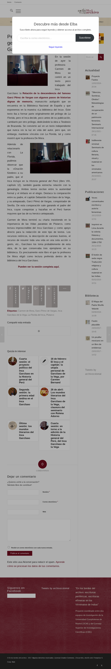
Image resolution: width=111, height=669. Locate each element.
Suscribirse (85, 37)
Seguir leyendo (55, 47)
